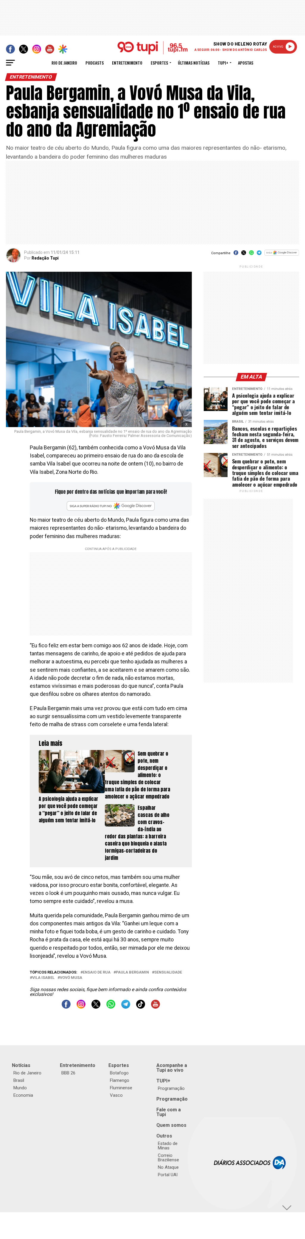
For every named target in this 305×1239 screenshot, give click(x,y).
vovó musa (71, 978)
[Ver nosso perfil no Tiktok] (140, 1007)
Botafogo (119, 1073)
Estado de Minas (168, 1146)
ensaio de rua (97, 972)
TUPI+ (163, 1081)
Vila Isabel (43, 978)
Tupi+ (223, 63)
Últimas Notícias (193, 63)
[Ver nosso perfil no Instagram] (81, 1007)
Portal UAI (168, 1174)
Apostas (245, 63)
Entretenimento (127, 63)
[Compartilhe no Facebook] (236, 254)
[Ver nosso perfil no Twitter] (95, 1007)
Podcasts (94, 63)
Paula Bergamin (132, 972)
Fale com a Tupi (168, 1112)
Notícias (21, 1065)
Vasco (116, 1095)
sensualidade (168, 972)
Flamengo (119, 1080)
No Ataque (168, 1167)
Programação (171, 1088)
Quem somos (171, 1125)
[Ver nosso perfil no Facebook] (66, 1007)
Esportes (159, 63)
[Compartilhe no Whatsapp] (251, 254)
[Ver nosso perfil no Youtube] (155, 1007)
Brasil (18, 1080)
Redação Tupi (45, 258)
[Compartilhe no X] (243, 254)
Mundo (20, 1087)
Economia (23, 1095)
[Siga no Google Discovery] (281, 256)
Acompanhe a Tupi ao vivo (171, 1068)
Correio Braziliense (168, 1158)
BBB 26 (68, 1073)
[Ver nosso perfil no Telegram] (125, 1007)
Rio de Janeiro (64, 63)
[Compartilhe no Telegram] (259, 254)
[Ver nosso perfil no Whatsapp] (110, 1007)
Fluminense (121, 1087)
